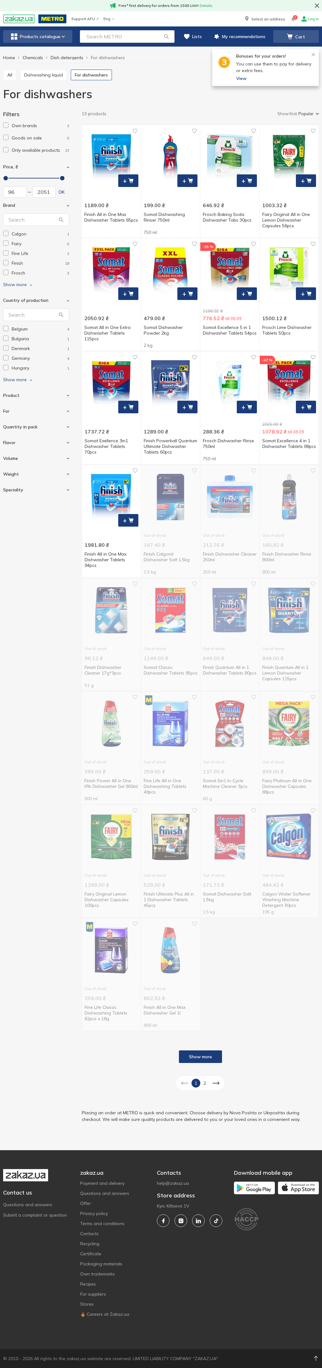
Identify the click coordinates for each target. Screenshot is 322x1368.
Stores (87, 1304)
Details (206, 5)
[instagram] (181, 1220)
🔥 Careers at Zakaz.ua (104, 1314)
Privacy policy (94, 1213)
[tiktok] (216, 1220)
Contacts (89, 1233)
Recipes (88, 1284)
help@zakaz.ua (173, 1183)
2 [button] (204, 1083)
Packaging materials (101, 1264)
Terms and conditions (102, 1223)
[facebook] (163, 1220)
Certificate (90, 1254)
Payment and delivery (102, 1183)
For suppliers (93, 1294)
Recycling (89, 1243)
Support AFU (83, 18)
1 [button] (196, 1083)
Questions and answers (27, 1204)
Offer (85, 1203)
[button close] (317, 6)
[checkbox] (5, 125)
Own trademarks (97, 1274)
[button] (264, 18)
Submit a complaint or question (35, 1215)
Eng (106, 18)
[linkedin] (198, 1220)
